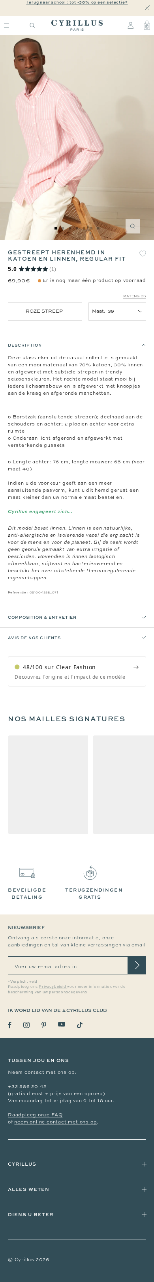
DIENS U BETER (30, 1214)
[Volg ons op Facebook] (9, 1025)
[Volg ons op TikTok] (80, 1025)
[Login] (130, 25)
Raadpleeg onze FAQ (35, 1115)
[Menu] (6, 25)
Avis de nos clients (34, 637)
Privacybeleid (53, 986)
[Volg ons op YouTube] (61, 1024)
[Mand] (147, 25)
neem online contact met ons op (55, 1122)
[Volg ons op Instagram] (26, 1025)
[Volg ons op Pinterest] (43, 1025)
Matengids (134, 296)
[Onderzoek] (32, 25)
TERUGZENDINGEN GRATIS (94, 893)
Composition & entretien (42, 617)
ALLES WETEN (28, 1189)
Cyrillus (22, 1164)
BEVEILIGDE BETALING (27, 893)
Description (25, 345)
